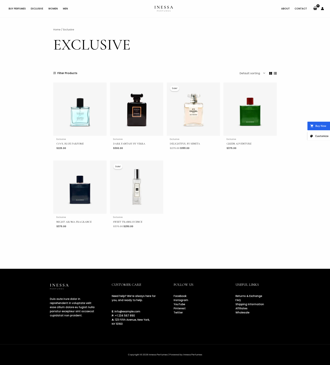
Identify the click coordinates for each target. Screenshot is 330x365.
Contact (301, 8)
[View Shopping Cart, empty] (315, 8)
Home (56, 29)
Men (65, 8)
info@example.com (127, 311)
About (285, 8)
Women (53, 8)
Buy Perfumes (17, 8)
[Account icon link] (322, 8)
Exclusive (37, 8)
